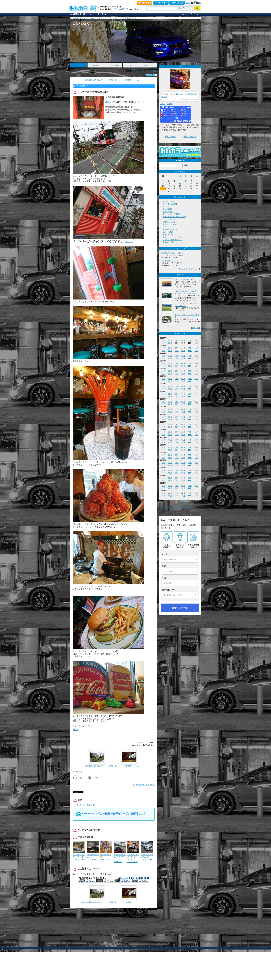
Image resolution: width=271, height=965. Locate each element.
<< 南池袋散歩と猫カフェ (93, 80)
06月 (196, 341)
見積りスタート (180, 608)
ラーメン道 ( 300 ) (170, 219)
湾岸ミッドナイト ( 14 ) (172, 237)
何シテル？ (184, 99)
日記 (99, 18)
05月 (190, 341)
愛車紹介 (96, 65)
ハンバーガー (81, 805)
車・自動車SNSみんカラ (79, 18)
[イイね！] (150, 75)
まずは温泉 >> (130, 80)
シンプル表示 (144, 71)
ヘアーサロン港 (167, 261)
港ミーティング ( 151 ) (171, 214)
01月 (163, 341)
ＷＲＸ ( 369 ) (168, 212)
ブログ (93, 18)
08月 (170, 343)
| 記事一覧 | (113, 80)
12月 (196, 351)
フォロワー (189, 136)
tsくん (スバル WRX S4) (184, 280)
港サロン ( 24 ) (168, 242)
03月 (177, 341)
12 (180, 184)
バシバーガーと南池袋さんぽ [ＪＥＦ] (127, 18)
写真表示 (154, 71)
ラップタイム (131, 65)
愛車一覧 (195, 328)
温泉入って (110, 102)
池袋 (93, 805)
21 (191, 186)
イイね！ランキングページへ (144, 785)
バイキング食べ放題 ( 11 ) (172, 240)
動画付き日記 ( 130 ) (170, 229)
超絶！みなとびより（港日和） (173, 253)
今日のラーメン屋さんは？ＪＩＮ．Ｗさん (147, 857)
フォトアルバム (114, 65)
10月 (183, 351)
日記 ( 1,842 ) (168, 232)
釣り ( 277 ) (167, 207)
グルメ (147, 742)
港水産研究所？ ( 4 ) (170, 235)
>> (184, 172)
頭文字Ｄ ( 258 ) (169, 222)
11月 (190, 351)
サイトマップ (189, 506)
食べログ (129, 242)
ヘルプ (187, 3)
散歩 (88, 805)
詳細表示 (133, 71)
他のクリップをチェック (189, 269)
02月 (170, 341)
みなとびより (81, 23)
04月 (183, 341)
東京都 (169, 104)
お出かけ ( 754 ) (169, 201)
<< (176, 172)
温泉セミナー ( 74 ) (170, 224)
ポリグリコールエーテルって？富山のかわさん (79, 857)
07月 (163, 343)
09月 (177, 351)
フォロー (170, 136)
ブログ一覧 (107, 18)
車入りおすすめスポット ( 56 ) (174, 217)
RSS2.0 (181, 502)
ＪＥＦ (162, 104)
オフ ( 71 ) (167, 227)
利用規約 (177, 506)
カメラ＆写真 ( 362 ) (170, 204)
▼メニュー (149, 65)
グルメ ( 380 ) (168, 209)
